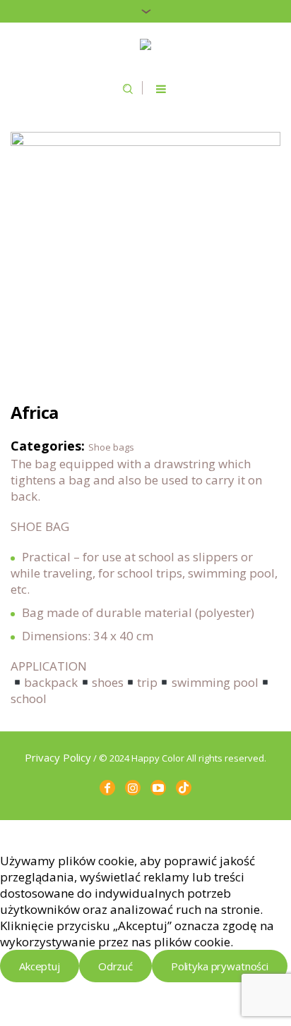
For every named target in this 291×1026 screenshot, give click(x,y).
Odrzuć (115, 966)
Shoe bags (111, 447)
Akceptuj (39, 966)
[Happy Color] (145, 45)
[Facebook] (107, 787)
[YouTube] (158, 787)
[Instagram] (133, 787)
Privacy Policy (58, 757)
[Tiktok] (183, 787)
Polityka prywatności (219, 966)
